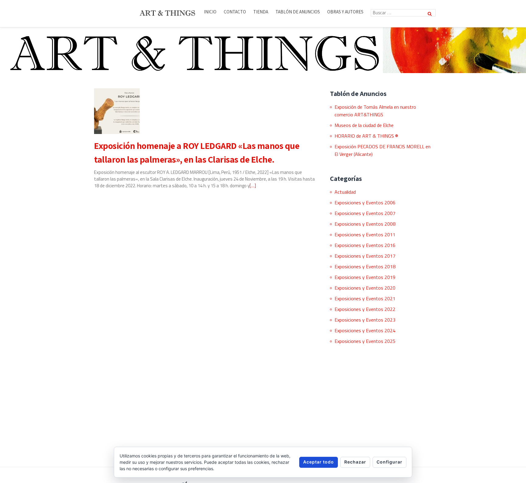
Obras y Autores (345, 12)
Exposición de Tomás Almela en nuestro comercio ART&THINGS (375, 110)
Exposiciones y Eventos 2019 (365, 277)
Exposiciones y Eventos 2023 (365, 319)
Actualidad (345, 192)
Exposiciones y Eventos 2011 (365, 234)
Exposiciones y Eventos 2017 (365, 255)
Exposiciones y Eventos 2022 (365, 309)
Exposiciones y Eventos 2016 (365, 245)
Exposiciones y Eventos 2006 (365, 202)
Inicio (210, 12)
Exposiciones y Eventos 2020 (365, 287)
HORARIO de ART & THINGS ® (366, 135)
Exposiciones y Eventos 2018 (365, 266)
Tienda (260, 12)
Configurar (389, 461)
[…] (253, 185)
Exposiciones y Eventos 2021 (365, 298)
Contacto (235, 12)
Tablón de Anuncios (297, 12)
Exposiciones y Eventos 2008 (365, 223)
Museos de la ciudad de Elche (364, 125)
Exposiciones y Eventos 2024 (365, 330)
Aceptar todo (318, 461)
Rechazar (355, 461)
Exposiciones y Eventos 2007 (365, 213)
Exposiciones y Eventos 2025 (365, 341)
